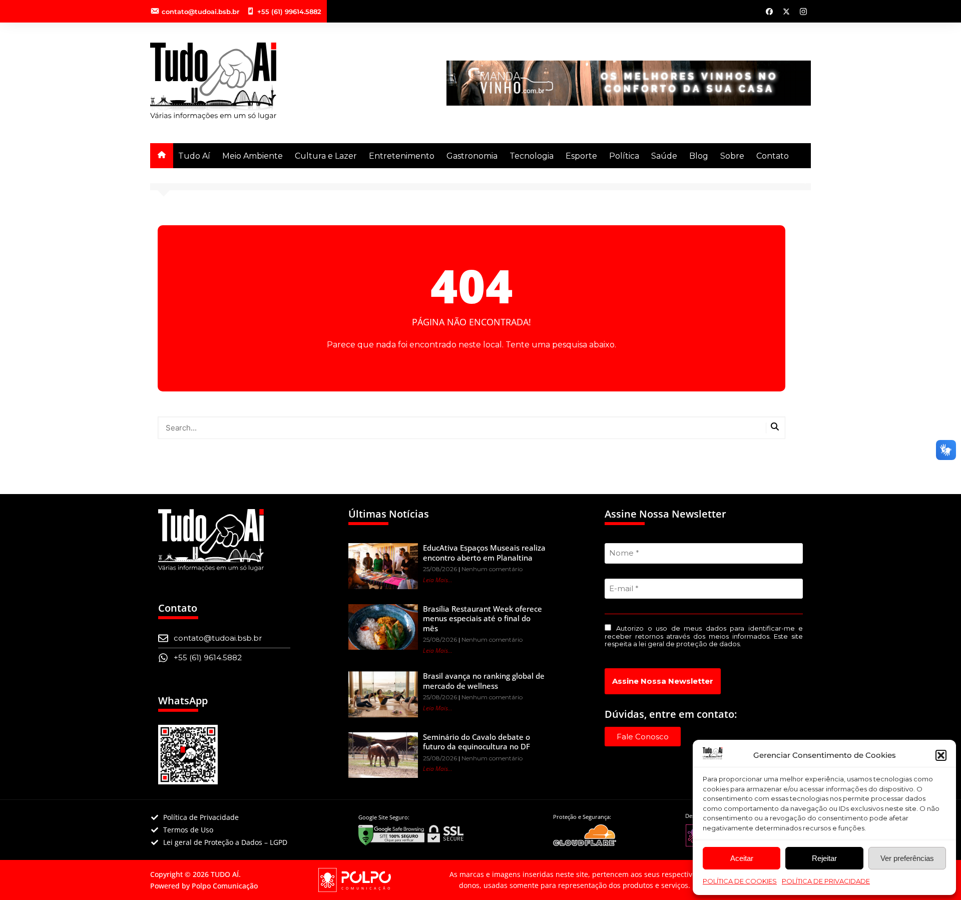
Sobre (732, 156)
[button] (941, 755)
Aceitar (741, 858)
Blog (698, 156)
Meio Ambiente (252, 156)
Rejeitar (824, 858)
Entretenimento (401, 156)
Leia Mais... (437, 580)
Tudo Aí (194, 156)
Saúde (664, 156)
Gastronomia (472, 156)
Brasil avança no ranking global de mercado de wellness (484, 681)
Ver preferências (907, 858)
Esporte (581, 156)
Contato (772, 156)
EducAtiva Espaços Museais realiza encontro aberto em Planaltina (484, 553)
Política (624, 156)
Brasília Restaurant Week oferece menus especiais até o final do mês (482, 618)
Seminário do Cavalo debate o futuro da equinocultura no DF (476, 742)
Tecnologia (532, 156)
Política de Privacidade (826, 881)
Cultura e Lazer (326, 156)
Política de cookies (740, 881)
